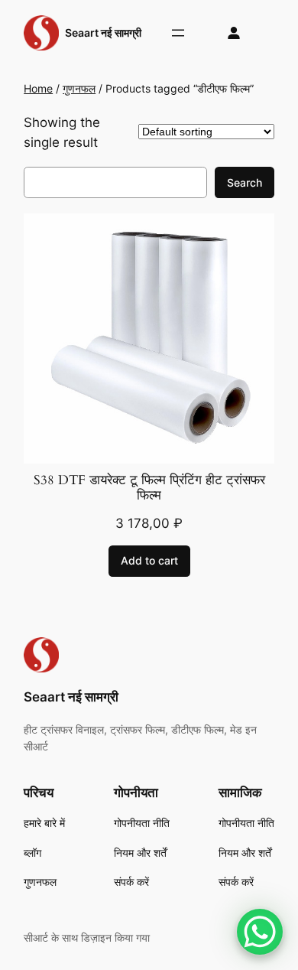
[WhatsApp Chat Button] (260, 932)
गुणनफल (79, 88)
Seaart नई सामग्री (103, 32)
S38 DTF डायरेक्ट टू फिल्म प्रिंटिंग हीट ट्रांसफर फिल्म (149, 488)
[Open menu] (178, 33)
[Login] (234, 33)
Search (244, 182)
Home (38, 88)
